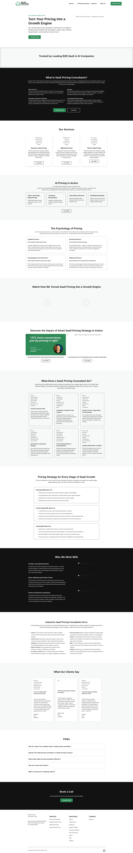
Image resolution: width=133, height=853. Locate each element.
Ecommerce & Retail (74, 830)
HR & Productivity (74, 632)
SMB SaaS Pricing (54, 824)
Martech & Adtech (36, 647)
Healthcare (34, 643)
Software (72, 649)
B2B (70, 838)
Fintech (33, 632)
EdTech (72, 637)
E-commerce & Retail (36, 651)
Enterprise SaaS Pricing (55, 822)
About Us (102, 3)
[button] (47, 303)
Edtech (71, 835)
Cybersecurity (35, 639)
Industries (94, 3)
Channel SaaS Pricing (54, 827)
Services (71, 3)
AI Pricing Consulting (83, 3)
